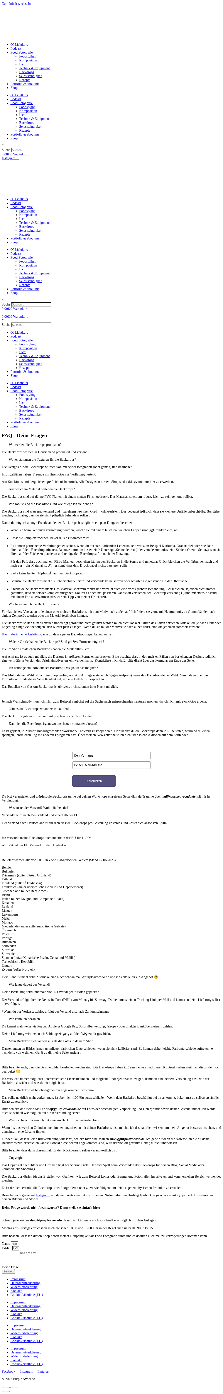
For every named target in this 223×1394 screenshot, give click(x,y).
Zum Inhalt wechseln (16, 3)
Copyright (16, 1158)
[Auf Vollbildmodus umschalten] (12, 1387)
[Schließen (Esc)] (3, 1387)
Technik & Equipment (34, 68)
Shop (14, 88)
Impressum (17, 1279)
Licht (22, 64)
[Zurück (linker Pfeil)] (3, 1391)
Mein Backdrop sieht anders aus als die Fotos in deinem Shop (51, 1041)
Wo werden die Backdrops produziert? (35, 445)
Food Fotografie (21, 52)
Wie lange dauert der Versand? (30, 984)
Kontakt (16, 1291)
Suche (6, 150)
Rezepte (24, 80)
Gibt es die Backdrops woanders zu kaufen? (39, 709)
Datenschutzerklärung (25, 1283)
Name (6, 1243)
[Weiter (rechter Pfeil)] (8, 1391)
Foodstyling (27, 56)
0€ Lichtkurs (19, 44)
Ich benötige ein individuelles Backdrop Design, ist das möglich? (53, 668)
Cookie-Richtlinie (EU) (26, 1295)
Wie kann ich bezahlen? (25, 1019)
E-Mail (7, 1248)
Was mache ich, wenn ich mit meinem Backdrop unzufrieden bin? (54, 1120)
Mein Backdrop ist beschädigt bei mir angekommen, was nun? (51, 1090)
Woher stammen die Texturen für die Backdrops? (42, 459)
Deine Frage (11, 1267)
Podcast (15, 48)
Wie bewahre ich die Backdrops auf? (34, 604)
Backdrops (26, 72)
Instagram (42, 1195)
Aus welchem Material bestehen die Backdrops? (42, 489)
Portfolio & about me (24, 84)
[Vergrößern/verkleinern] (16, 1387)
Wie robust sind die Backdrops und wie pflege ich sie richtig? (51, 504)
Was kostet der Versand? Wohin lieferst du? (38, 808)
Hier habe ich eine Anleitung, (22, 634)
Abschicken (94, 781)
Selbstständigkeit (30, 76)
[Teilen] (8, 1387)
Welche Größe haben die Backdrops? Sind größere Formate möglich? (56, 642)
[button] (111, 146)
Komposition (28, 60)
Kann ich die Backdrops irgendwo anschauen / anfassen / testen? (53, 723)
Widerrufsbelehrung (24, 1287)
